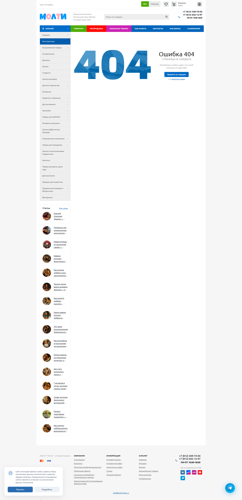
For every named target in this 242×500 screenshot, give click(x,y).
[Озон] (188, 472)
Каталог (50, 29)
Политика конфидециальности (87, 467)
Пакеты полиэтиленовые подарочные (53, 152)
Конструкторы (48, 41)
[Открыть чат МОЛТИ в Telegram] (230, 488)
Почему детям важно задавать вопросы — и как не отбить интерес (61, 287)
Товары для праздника (52, 145)
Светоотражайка (49, 79)
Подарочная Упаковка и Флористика (52, 189)
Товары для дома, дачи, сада (52, 168)
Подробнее (47, 489)
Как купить (140, 29)
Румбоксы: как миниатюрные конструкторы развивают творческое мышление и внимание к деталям (60, 231)
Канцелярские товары (52, 48)
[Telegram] (183, 478)
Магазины (175, 29)
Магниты (46, 160)
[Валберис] (194, 472)
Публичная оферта (82, 471)
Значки (45, 66)
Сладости (46, 73)
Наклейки (46, 111)
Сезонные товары (119, 29)
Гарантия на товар (114, 467)
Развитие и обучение (51, 98)
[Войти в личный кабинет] (199, 4)
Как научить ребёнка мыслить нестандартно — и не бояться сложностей (60, 301)
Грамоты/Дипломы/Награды (51, 131)
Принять (20, 489)
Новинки (78, 29)
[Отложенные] (166, 4)
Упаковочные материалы (53, 139)
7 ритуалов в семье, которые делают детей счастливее (60, 386)
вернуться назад (178, 79)
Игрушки (46, 35)
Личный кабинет (113, 475)
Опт (145, 4)
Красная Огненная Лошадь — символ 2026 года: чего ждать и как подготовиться (60, 216)
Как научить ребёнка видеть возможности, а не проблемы (61, 429)
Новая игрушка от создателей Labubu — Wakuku (60, 245)
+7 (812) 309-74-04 (192, 11)
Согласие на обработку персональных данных (84, 476)
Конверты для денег (51, 123)
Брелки (142, 467)
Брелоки (46, 60)
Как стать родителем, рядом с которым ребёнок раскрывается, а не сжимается (61, 372)
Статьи (109, 471)
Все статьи (63, 208)
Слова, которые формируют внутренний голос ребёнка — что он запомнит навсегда (61, 400)
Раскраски (46, 92)
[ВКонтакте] (183, 472)
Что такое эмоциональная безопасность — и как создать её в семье (61, 330)
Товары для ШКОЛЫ (51, 117)
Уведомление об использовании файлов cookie (88, 482)
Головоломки (48, 54)
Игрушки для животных (52, 182)
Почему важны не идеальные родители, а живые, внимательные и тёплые (60, 358)
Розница (154, 4)
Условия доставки (114, 463)
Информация (113, 456)
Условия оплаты (113, 460)
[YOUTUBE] (200, 472)
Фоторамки (47, 197)
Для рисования (48, 104)
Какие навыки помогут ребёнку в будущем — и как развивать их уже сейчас (60, 315)
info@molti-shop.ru (121, 493)
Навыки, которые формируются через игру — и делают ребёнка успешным (60, 259)
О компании (193, 29)
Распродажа (96, 29)
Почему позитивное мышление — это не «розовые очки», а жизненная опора (60, 414)
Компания (79, 456)
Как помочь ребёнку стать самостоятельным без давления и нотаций (61, 273)
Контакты (158, 29)
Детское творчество (51, 85)
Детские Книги (48, 176)
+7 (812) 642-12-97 (192, 15)
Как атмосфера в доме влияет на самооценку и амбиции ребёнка (60, 344)
